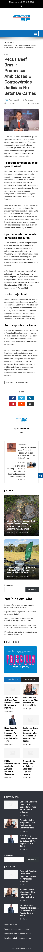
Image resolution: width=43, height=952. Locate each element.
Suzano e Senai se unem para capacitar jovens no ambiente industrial (19, 606)
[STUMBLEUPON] (21, 404)
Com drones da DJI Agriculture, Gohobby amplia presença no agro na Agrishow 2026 (21, 570)
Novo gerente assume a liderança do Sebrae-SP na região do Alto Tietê (18, 619)
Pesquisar (8, 585)
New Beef (10, 382)
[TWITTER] (21, 398)
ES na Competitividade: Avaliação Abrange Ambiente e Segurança (20, 633)
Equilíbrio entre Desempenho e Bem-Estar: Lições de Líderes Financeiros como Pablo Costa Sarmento (16, 471)
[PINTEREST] (12, 404)
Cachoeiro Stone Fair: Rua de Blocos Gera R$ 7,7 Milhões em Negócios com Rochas (20, 626)
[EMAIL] (30, 404)
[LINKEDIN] (30, 398)
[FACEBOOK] (12, 398)
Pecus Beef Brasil (22, 382)
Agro (6, 54)
